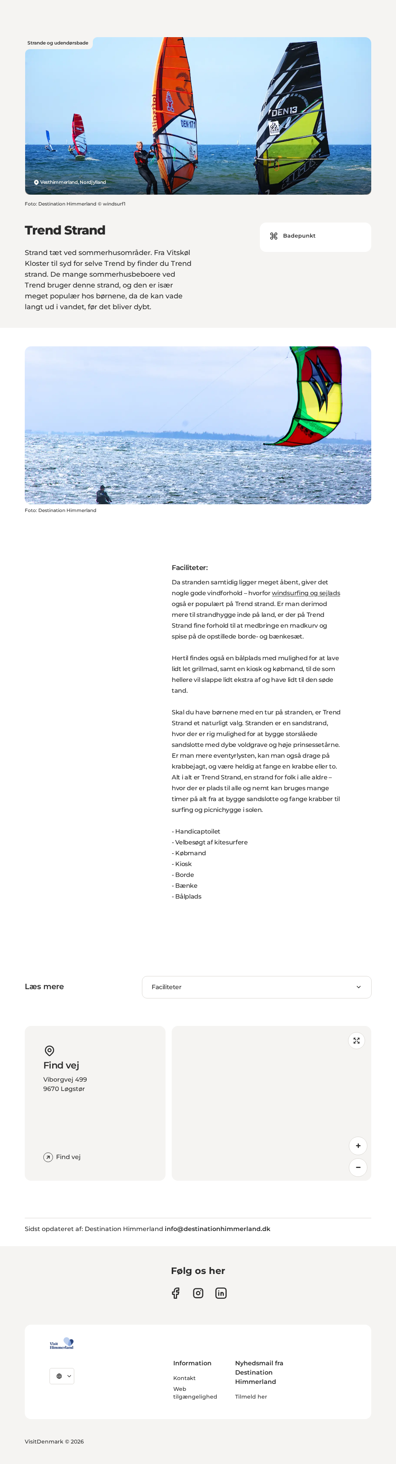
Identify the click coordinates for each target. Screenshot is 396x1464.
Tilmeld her (251, 1396)
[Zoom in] (358, 1146)
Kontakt (184, 1378)
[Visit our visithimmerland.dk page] (198, 1293)
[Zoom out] (358, 1167)
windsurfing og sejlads (306, 593)
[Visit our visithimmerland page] (175, 1293)
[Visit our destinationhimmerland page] (221, 1293)
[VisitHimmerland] (62, 1343)
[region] (271, 1103)
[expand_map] (356, 1040)
